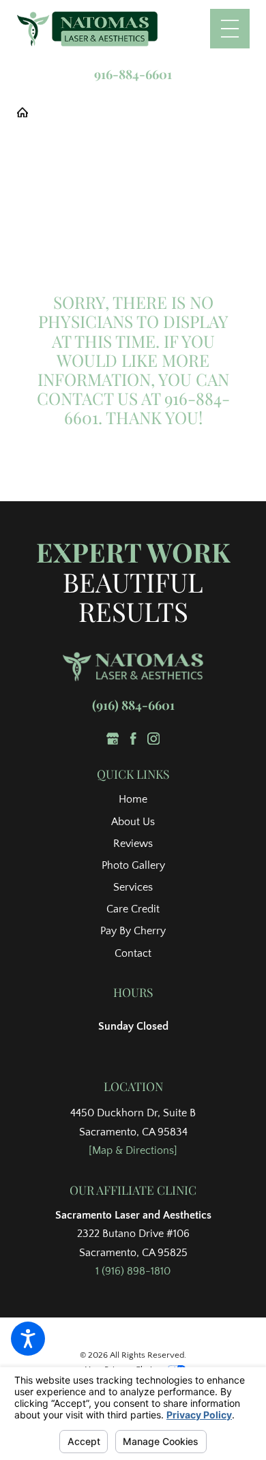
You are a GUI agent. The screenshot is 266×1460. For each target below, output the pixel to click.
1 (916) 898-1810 (133, 1271)
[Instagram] (153, 738)
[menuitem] (133, 800)
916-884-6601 (133, 74)
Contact (133, 953)
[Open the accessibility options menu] (28, 1339)
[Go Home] (28, 112)
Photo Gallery (133, 865)
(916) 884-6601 (133, 704)
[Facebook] (133, 738)
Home (133, 799)
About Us (133, 822)
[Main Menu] (230, 28)
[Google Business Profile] (112, 738)
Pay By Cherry (133, 931)
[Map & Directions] (133, 1151)
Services (133, 887)
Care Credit (133, 909)
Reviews (133, 844)
